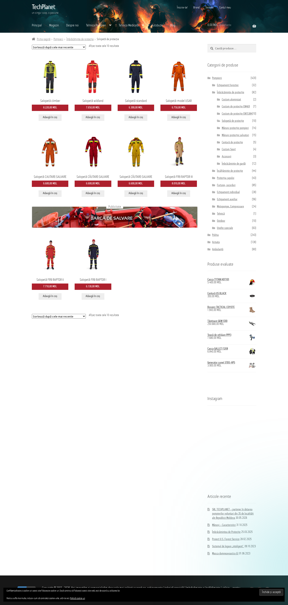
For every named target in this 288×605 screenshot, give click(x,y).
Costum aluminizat (231, 99)
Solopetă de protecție (233, 121)
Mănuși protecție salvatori (235, 135)
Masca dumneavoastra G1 (225, 553)
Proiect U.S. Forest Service (226, 539)
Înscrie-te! (182, 7)
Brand (196, 7)
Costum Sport (229, 149)
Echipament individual (228, 192)
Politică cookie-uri (77, 598)
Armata (216, 242)
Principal (37, 25)
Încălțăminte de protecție (230, 171)
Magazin (54, 25)
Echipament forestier (228, 85)
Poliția (215, 235)
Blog (172, 25)
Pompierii (58, 39)
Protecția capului (225, 178)
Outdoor (221, 221)
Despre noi (72, 25)
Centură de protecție (232, 142)
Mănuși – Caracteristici (224, 525)
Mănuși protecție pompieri (235, 128)
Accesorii (226, 156)
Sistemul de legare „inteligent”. (228, 546)
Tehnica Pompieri (96, 25)
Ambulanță (217, 249)
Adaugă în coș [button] (50, 117)
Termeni (209, 7)
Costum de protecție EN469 (236, 106)
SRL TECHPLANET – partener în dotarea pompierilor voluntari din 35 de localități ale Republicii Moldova (233, 514)
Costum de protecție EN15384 (237, 113)
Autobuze (157, 25)
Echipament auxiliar (227, 199)
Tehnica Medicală (129, 25)
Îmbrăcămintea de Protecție (226, 532)
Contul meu (225, 7)
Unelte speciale (225, 228)
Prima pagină (43, 39)
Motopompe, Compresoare (230, 206)
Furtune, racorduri (226, 185)
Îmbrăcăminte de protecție (80, 39)
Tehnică (221, 213)
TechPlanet (43, 7)
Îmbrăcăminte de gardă (234, 163)
